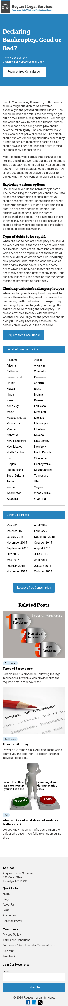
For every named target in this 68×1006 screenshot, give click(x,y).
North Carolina (15, 452)
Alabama (12, 360)
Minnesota (13, 423)
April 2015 (40, 560)
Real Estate (10, 739)
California (12, 371)
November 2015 (17, 542)
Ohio (9, 458)
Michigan (39, 417)
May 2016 (13, 525)
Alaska (38, 360)
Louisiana (40, 406)
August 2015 (42, 548)
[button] (63, 6)
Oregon (11, 464)
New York (40, 446)
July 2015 (13, 554)
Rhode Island (15, 470)
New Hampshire (16, 441)
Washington (14, 493)
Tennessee (41, 475)
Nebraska (12, 435)
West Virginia (42, 493)
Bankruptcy (18, 57)
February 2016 (43, 531)
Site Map (8, 951)
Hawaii (11, 388)
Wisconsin (13, 498)
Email (6, 971)
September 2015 (17, 548)
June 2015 (41, 554)
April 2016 (40, 525)
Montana (39, 429)
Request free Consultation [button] (24, 71)
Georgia (39, 383)
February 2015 (16, 565)
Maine (10, 412)
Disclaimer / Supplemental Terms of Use (29, 945)
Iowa (10, 400)
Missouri (12, 429)
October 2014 (43, 571)
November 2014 (17, 571)
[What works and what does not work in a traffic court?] (34, 786)
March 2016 (14, 531)
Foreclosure (10, 663)
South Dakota (15, 475)
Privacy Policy (12, 934)
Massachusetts (16, 417)
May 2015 (13, 560)
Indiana (38, 394)
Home (6, 57)
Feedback (9, 956)
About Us (9, 904)
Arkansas (40, 365)
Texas (10, 481)
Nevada (39, 435)
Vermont (12, 487)
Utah (37, 481)
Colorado (40, 371)
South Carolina (43, 470)
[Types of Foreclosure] (34, 634)
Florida (11, 383)
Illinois (11, 394)
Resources (9, 915)
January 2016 (15, 536)
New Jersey (41, 441)
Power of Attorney (15, 744)
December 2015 (44, 536)
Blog (6, 899)
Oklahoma (40, 458)
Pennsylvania (42, 464)
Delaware (40, 377)
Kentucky (13, 406)
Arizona (11, 365)
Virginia (38, 487)
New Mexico (14, 446)
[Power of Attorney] (34, 710)
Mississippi (41, 423)
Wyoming (40, 498)
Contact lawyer (12, 921)
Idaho (37, 388)
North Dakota (42, 452)
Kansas (38, 400)
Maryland (40, 412)
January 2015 (42, 565)
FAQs (6, 910)
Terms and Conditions (16, 940)
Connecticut (14, 377)
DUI (6, 815)
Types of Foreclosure (18, 668)
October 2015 (43, 542)
